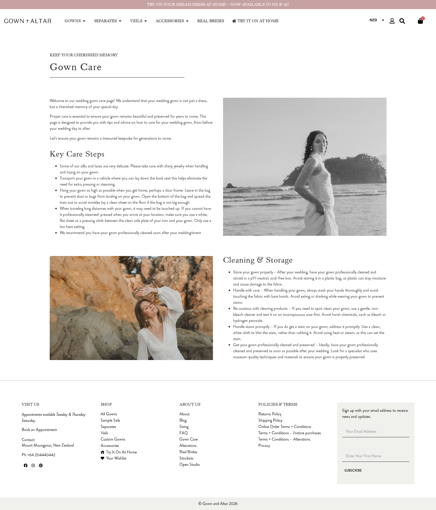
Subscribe (353, 470)
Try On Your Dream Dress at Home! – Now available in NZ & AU (218, 4)
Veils (104, 433)
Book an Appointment (39, 429)
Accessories (110, 445)
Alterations (188, 445)
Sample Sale (110, 420)
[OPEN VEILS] (146, 21)
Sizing (183, 426)
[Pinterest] (40, 465)
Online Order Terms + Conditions (284, 426)
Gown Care (188, 439)
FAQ (183, 433)
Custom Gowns (113, 439)
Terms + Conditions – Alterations (284, 439)
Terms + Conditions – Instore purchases (289, 433)
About (184, 414)
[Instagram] (33, 465)
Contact (28, 439)
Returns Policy (269, 414)
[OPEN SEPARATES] (120, 21)
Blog (182, 420)
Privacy (264, 445)
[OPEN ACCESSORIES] (187, 21)
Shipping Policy (270, 420)
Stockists (186, 458)
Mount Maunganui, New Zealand (48, 445)
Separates (108, 426)
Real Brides (188, 451)
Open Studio (189, 464)
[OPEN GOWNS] (84, 21)
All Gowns (109, 414)
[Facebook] (25, 465)
